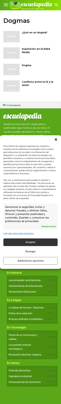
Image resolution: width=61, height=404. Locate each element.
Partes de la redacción (20, 313)
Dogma (26, 65)
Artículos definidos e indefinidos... (26, 319)
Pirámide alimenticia (19, 370)
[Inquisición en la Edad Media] (11, 53)
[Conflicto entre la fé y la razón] (11, 86)
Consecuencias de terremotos (25, 382)
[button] (56, 139)
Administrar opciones (30, 260)
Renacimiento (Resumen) (22, 291)
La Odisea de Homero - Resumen (26, 307)
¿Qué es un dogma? (34, 32)
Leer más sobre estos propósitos (18, 233)
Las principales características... (25, 280)
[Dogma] (11, 69)
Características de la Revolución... (26, 286)
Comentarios (13, 105)
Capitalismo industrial (20, 376)
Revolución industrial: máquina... (26, 354)
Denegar (30, 251)
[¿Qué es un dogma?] (11, 36)
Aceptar (31, 242)
